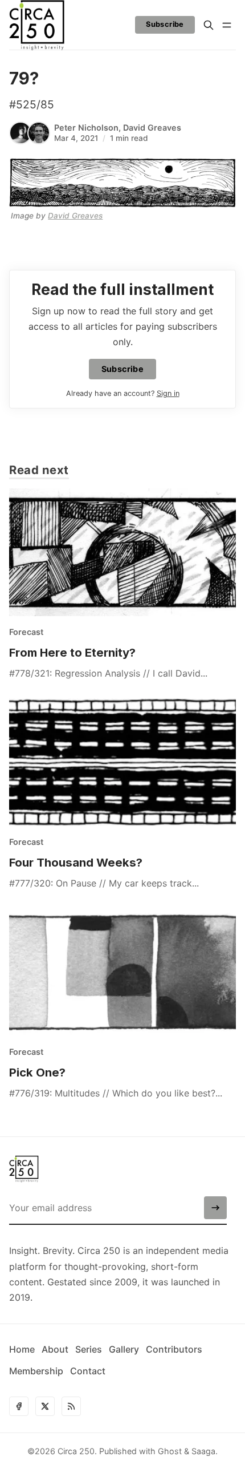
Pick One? (37, 1072)
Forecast (26, 632)
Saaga (203, 1451)
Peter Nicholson (86, 127)
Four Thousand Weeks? (75, 862)
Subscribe (165, 24)
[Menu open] (227, 25)
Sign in (168, 393)
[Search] (208, 25)
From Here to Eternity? (72, 652)
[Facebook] (18, 1406)
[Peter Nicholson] (20, 133)
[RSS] (71, 1406)
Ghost (170, 1451)
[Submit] (215, 1207)
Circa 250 (76, 1451)
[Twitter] (45, 1406)
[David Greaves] (38, 133)
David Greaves (152, 127)
